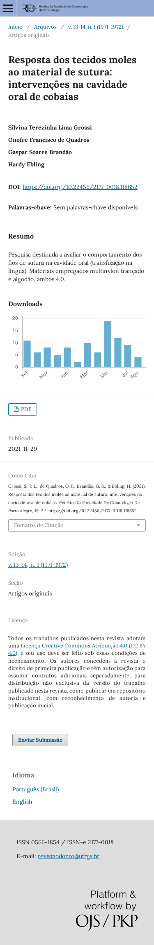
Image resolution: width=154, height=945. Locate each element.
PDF (25, 409)
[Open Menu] (8, 8)
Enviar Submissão (40, 739)
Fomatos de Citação (39, 525)
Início (15, 26)
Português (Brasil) (35, 789)
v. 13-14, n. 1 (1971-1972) (95, 26)
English (22, 801)
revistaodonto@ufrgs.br (68, 856)
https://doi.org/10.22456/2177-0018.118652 (80, 187)
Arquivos (45, 26)
